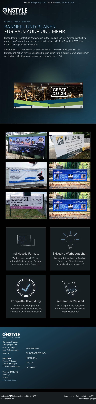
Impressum (69, 396)
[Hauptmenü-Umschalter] (90, 11)
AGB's (92, 396)
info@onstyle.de (39, 2)
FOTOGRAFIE (32, 348)
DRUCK (30, 362)
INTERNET (31, 367)
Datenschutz (81, 396)
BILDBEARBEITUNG (36, 353)
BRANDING (31, 358)
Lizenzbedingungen (87, 399)
